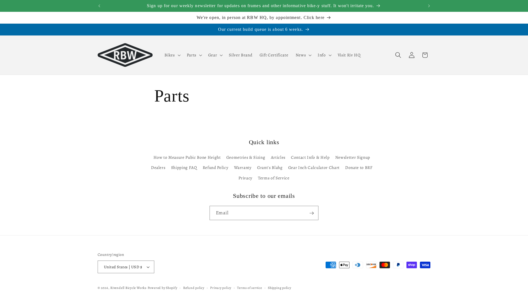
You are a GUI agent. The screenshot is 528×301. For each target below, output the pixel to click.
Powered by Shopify (162, 288)
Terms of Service (274, 178)
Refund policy (193, 288)
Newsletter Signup (352, 157)
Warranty (243, 168)
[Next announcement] (429, 6)
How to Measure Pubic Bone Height (187, 157)
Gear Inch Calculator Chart (314, 168)
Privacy (245, 178)
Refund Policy (216, 168)
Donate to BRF (359, 168)
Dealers (158, 168)
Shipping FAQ (184, 168)
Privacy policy (220, 288)
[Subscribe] (311, 213)
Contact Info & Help (310, 157)
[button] (172, 55)
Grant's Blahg (270, 168)
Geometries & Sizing (245, 157)
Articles (278, 157)
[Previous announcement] (99, 6)
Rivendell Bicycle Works (128, 288)
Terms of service (249, 288)
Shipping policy (279, 288)
